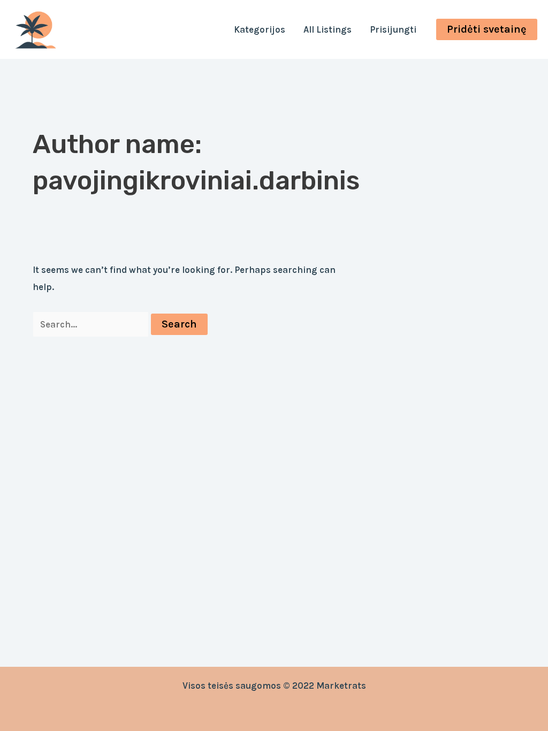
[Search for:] (92, 324)
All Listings (327, 29)
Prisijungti (393, 29)
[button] (486, 29)
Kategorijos (259, 29)
